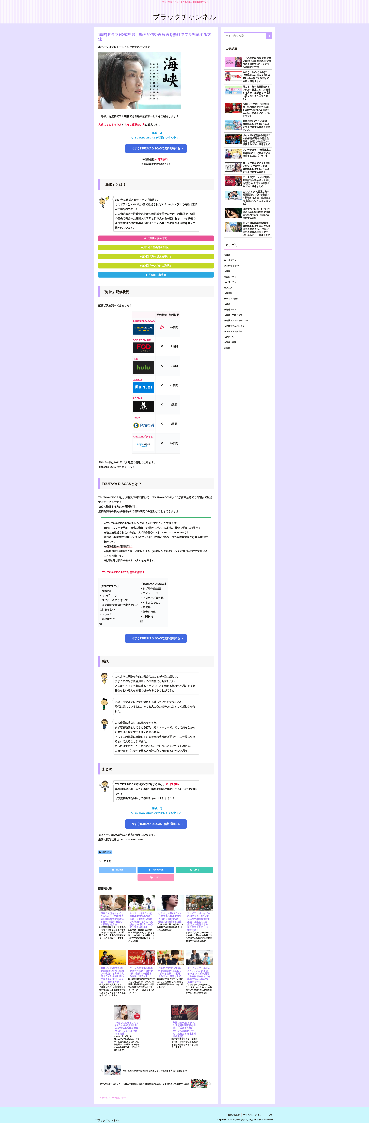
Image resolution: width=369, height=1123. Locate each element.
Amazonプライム (143, 436)
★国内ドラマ (106, 852)
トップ (269, 1115)
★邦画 (227, 271)
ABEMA (137, 398)
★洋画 (227, 304)
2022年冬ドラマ (231, 265)
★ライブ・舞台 (231, 298)
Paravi (137, 417)
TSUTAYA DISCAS (144, 321)
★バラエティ (230, 282)
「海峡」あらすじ (157, 238)
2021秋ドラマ (230, 260)
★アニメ (228, 287)
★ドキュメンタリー (233, 331)
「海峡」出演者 (157, 274)
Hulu (136, 359)
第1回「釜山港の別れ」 (157, 247)
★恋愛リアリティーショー (236, 320)
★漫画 (227, 255)
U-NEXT (137, 379)
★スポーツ (229, 337)
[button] (269, 35)
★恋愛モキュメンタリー (235, 326)
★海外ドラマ (230, 309)
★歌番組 (228, 293)
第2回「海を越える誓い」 (157, 256)
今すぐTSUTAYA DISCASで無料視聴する (156, 148)
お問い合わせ (234, 1115)
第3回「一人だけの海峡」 (157, 265)
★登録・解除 (230, 342)
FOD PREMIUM (142, 340)
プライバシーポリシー (253, 1115)
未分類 (227, 348)
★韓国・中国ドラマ (233, 315)
